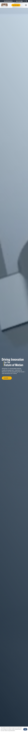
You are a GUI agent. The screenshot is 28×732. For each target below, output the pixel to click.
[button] (26, 1)
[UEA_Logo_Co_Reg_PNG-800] (4, 5)
